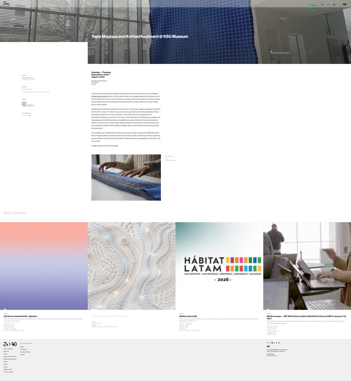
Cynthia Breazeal (271, 334)
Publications (23, 349)
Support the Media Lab (10, 356)
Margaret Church (15, 330)
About (5, 354)
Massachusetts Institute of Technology (277, 349)
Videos (5, 367)
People (5, 361)
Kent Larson (7, 330)
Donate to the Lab (271, 355)
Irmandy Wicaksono (96, 326)
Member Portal (8, 369)
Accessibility (270, 354)
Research (6, 351)
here (116, 146)
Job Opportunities (25, 352)
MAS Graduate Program (10, 359)
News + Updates (8, 349)
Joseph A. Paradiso (108, 326)
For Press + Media (8, 372)
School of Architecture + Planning (275, 351)
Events (5, 364)
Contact (22, 354)
